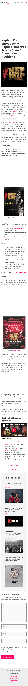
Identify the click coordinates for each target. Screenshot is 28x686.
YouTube (14, 111)
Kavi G (7, 450)
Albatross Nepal (8, 563)
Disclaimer (14, 676)
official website (18, 228)
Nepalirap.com (21, 272)
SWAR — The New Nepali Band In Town (13, 484)
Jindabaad (7, 538)
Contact (14, 683)
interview (11, 122)
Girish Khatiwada (16, 116)
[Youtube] (13, 673)
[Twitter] (17, 673)
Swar (9, 487)
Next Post (14, 469)
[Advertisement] (14, 24)
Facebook (16, 218)
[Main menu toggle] (26, 2)
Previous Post (14, 465)
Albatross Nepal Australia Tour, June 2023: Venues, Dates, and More (14, 559)
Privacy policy (14, 678)
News (3, 60)
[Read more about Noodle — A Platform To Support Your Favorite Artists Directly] (14, 521)
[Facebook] (15, 673)
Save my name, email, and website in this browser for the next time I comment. (13, 650)
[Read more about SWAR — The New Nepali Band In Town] (14, 496)
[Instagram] (10, 673)
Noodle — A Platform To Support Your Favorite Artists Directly (13, 509)
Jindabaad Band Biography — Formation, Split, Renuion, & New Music (13, 534)
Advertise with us (14, 681)
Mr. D (17, 448)
